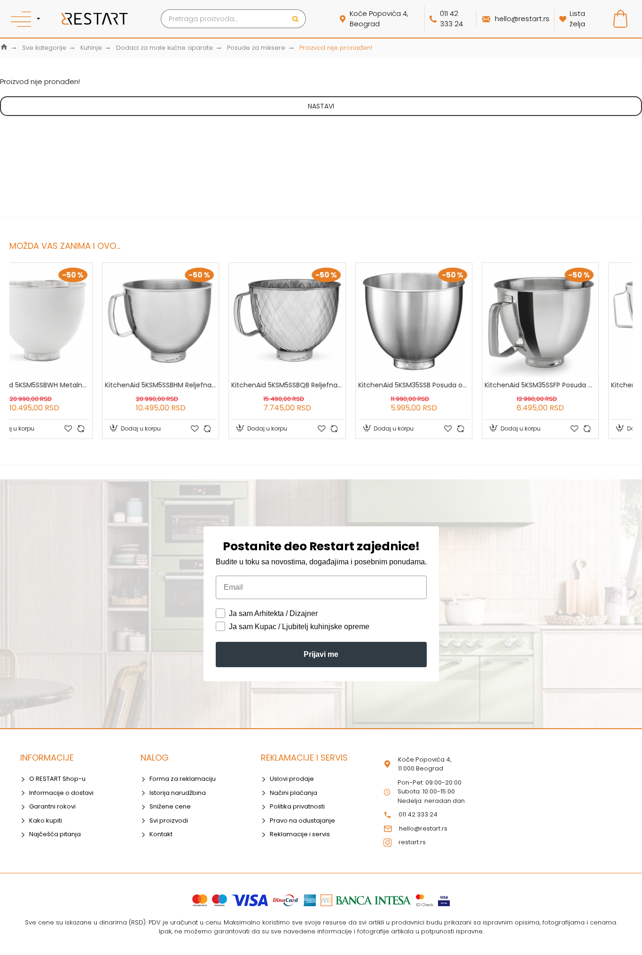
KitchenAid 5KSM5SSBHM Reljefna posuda (68, 385)
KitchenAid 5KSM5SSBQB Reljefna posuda (194, 385)
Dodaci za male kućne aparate (164, 47)
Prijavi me (321, 654)
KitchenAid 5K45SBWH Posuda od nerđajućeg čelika (574, 385)
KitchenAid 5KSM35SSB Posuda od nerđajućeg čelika (320, 385)
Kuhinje (91, 47)
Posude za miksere (256, 47)
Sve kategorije (44, 47)
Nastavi (321, 106)
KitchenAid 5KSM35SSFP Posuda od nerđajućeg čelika (447, 385)
